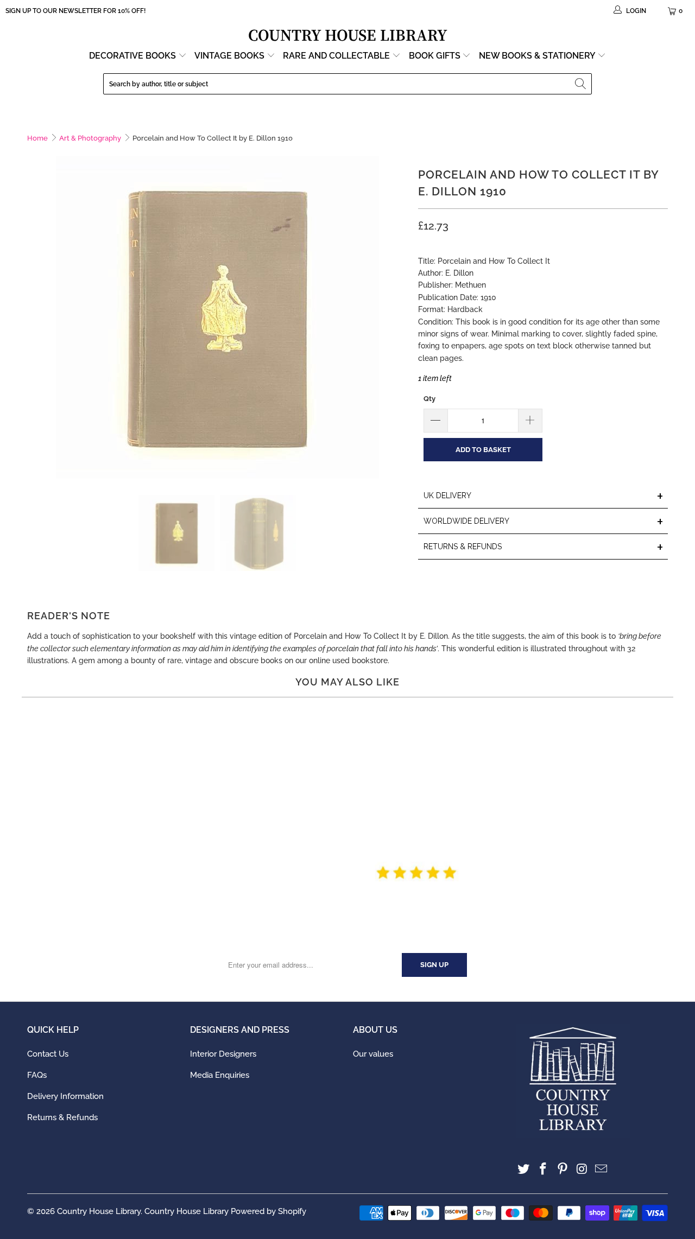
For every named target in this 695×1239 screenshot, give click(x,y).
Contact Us (47, 1054)
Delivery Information (65, 1096)
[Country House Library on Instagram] (582, 1169)
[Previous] (35, 317)
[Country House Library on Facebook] (543, 1169)
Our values (373, 1054)
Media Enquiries (219, 1075)
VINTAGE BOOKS (229, 55)
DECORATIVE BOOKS (133, 55)
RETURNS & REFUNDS (544, 547)
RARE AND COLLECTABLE (337, 55)
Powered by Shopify (268, 1211)
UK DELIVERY (544, 496)
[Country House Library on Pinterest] (562, 1169)
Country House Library (99, 1211)
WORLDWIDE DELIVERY (544, 521)
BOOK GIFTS (436, 55)
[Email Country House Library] (601, 1169)
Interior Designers (223, 1054)
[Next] (399, 317)
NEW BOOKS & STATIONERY (538, 55)
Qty (429, 399)
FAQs (37, 1075)
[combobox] (347, 83)
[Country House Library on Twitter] (524, 1169)
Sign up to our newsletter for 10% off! (75, 11)
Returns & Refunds (62, 1117)
